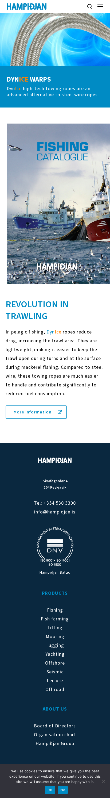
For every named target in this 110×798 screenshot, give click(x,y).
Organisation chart (55, 734)
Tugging (55, 645)
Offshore (55, 663)
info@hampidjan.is (55, 512)
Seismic (55, 672)
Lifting (55, 627)
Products (55, 593)
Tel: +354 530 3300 (55, 503)
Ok (50, 790)
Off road (54, 689)
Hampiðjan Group (55, 743)
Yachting (55, 654)
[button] (100, 6)
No (62, 790)
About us (55, 709)
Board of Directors (55, 726)
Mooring (55, 636)
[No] (103, 781)
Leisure (55, 680)
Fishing (55, 610)
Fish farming (55, 619)
